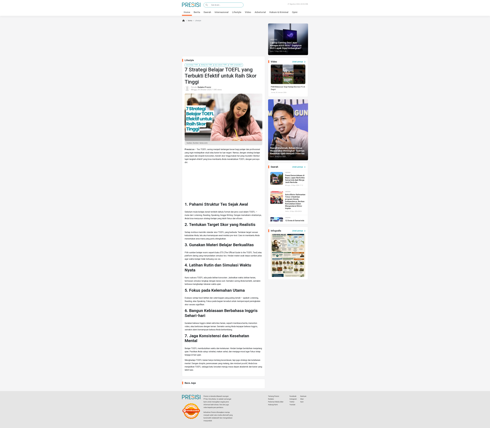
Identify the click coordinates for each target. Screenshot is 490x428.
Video (248, 12)
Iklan (302, 399)
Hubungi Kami (273, 405)
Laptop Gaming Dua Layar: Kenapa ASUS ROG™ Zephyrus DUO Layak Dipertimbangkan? (286, 45)
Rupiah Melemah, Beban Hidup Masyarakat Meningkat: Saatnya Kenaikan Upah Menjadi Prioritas (287, 151)
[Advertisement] (223, 184)
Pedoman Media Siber (275, 402)
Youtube (292, 405)
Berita (197, 12)
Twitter (292, 402)
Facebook (293, 396)
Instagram (293, 399)
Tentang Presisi (273, 396)
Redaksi (271, 399)
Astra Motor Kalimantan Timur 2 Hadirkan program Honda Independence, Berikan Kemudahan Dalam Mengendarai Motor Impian (295, 201)
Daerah (207, 12)
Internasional (222, 12)
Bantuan (303, 396)
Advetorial (260, 12)
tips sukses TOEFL (221, 65)
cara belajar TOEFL (192, 65)
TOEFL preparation (235, 65)
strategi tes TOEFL (207, 65)
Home (187, 12)
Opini (294, 12)
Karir (302, 402)
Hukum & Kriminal (278, 12)
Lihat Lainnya (299, 61)
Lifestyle (236, 12)
